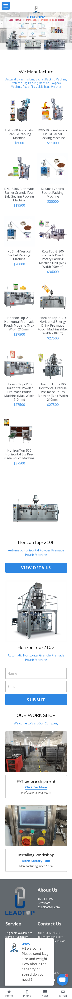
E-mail (12, 686)
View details (36, 567)
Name (12, 673)
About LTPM (45, 899)
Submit (36, 699)
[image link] (36, 9)
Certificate (44, 903)
